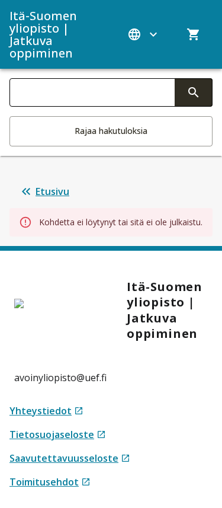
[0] (194, 34)
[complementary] (194, 92)
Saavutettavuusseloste (69, 458)
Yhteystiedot (46, 411)
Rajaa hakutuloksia (111, 130)
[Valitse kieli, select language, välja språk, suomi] (143, 34)
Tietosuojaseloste (57, 435)
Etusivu (52, 191)
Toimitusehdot (50, 482)
